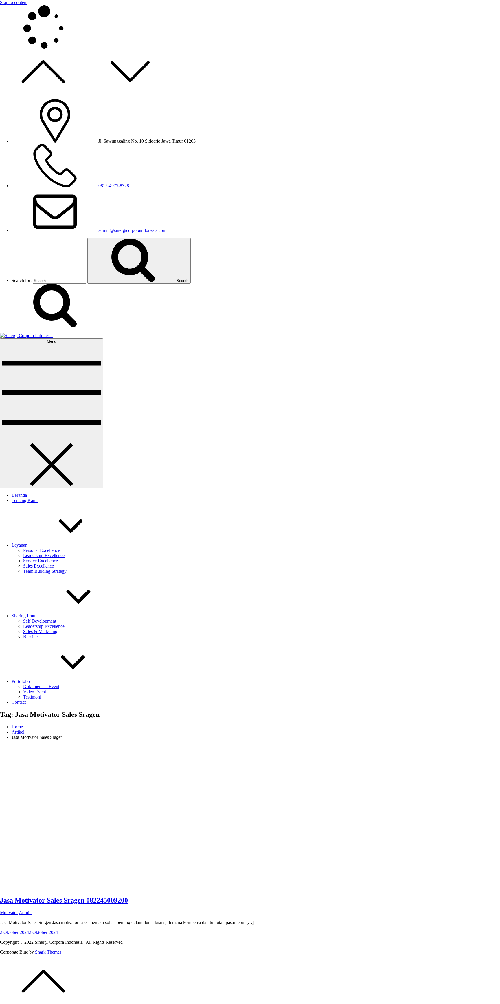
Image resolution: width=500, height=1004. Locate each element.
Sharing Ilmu (23, 615)
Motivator (9, 912)
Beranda (19, 495)
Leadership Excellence (44, 555)
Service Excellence (40, 560)
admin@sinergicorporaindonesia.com (132, 230)
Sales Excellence (38, 565)
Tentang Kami (25, 500)
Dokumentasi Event (41, 686)
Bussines (31, 636)
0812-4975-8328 (113, 185)
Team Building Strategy (45, 571)
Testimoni (32, 696)
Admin (25, 912)
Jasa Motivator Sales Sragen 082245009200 (64, 900)
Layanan (19, 545)
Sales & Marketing (40, 631)
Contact (19, 702)
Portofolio (21, 681)
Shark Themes (48, 952)
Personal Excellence (41, 550)
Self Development (39, 621)
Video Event (34, 691)
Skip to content (13, 2)
